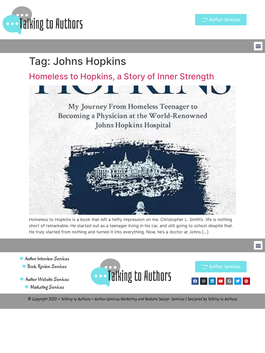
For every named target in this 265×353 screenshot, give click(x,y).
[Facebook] (195, 281)
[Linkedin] (212, 281)
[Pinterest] (246, 281)
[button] (258, 46)
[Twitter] (237, 281)
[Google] (229, 281)
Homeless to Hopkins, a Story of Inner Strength (121, 76)
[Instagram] (203, 281)
